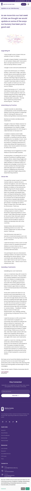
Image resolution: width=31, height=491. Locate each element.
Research (3, 451)
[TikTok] (13, 421)
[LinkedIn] (9, 421)
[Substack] (16, 421)
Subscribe (14, 395)
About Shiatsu (4, 433)
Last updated (4, 372)
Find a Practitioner (5, 435)
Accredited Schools (5, 453)
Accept (27, 488)
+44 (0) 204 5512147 (9, 471)
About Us (3, 430)
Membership (4, 438)
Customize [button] (3, 488)
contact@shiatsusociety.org (11, 467)
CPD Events (3, 456)
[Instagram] (2, 421)
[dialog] (15, 484)
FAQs (2, 458)
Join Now (24, 4)
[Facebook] (6, 421)
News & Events (4, 440)
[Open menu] (28, 4)
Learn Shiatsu (4, 448)
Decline (23, 488)
